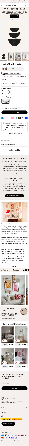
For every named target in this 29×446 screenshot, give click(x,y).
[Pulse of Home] (11, 5)
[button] (3, 5)
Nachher (10, 348)
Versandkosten (23, 76)
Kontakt (3, 416)
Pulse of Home (7, 435)
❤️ (5, 345)
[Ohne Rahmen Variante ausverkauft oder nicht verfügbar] (5, 101)
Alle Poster (8, 19)
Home (2, 19)
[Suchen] (21, 5)
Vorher (5, 348)
